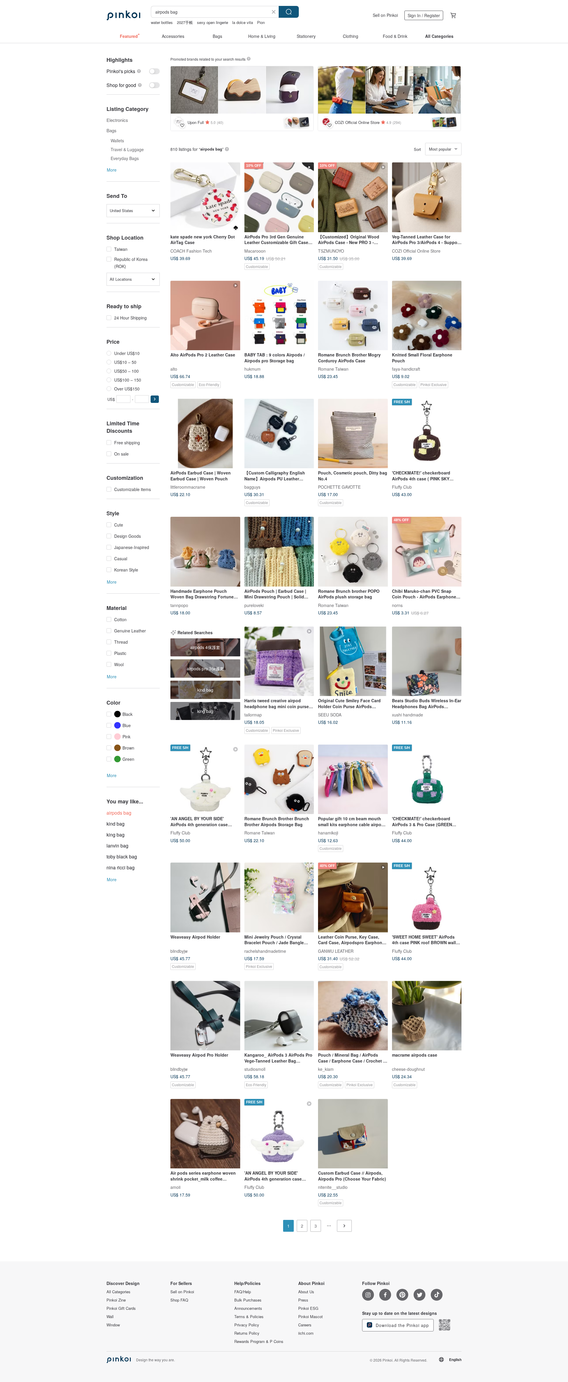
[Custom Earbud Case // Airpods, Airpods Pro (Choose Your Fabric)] (353, 1134)
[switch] (133, 71)
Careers (305, 1325)
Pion (261, 22)
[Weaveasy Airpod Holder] (205, 897)
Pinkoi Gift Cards (121, 1308)
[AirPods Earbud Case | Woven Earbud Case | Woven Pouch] (205, 434)
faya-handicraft (406, 369)
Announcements (248, 1308)
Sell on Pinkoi (385, 15)
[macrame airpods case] (427, 1016)
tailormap (253, 715)
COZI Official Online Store (416, 251)
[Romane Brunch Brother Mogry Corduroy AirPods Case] (353, 316)
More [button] (112, 170)
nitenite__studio (333, 1187)
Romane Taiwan (333, 369)
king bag (115, 834)
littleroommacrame (187, 487)
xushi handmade (407, 715)
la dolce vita (242, 22)
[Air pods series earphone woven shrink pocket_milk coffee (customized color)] (205, 1134)
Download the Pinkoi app (401, 1325)
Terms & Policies (249, 1317)
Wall (110, 1317)
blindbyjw (179, 951)
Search (289, 12)
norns (397, 605)
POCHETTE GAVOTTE (339, 487)
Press (303, 1300)
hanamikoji (328, 833)
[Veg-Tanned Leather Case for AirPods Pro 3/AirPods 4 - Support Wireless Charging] (427, 197)
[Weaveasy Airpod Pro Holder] (205, 1016)
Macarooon (255, 251)
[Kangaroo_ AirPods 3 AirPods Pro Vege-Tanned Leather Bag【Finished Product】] (279, 1016)
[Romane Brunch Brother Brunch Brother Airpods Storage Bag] (279, 779)
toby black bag (121, 856)
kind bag (115, 823)
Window (113, 1325)
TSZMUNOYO (331, 251)
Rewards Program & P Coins (258, 1341)
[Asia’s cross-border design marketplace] (123, 15)
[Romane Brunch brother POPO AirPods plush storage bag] (353, 552)
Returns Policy (246, 1333)
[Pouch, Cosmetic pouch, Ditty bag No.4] (353, 434)
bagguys (252, 487)
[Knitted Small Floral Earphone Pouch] (427, 316)
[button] (155, 399)
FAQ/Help (242, 1292)
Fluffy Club (402, 487)
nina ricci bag (120, 867)
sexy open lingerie (212, 22)
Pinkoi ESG (308, 1308)
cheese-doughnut (408, 1069)
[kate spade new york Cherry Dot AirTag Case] (205, 197)
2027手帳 (185, 22)
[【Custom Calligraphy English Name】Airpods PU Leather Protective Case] (279, 434)
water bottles (162, 22)
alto (173, 369)
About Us (306, 1292)
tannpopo (179, 605)
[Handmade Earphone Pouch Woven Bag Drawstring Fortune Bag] (205, 552)
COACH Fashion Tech (191, 251)
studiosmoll (254, 1069)
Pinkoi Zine (116, 1300)
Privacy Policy (246, 1325)
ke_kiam (326, 1069)
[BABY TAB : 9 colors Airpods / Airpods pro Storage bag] (279, 316)
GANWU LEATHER (336, 951)
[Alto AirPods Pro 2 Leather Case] (205, 316)
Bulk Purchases (248, 1300)
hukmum (252, 369)
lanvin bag (117, 845)
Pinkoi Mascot (310, 1317)
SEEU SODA (329, 715)
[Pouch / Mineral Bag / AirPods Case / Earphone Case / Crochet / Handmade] (353, 1016)
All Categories (118, 1292)
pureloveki (254, 605)
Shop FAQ (179, 1300)
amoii (175, 1187)
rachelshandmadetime (265, 951)
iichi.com (306, 1333)
